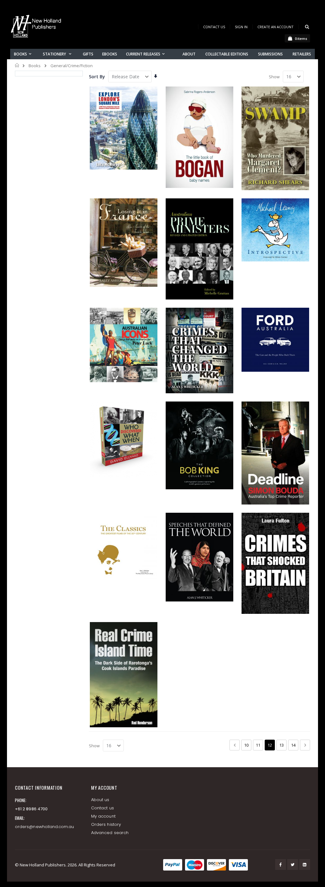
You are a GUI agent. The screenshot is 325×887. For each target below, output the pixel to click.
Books (35, 66)
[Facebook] (280, 864)
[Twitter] (292, 864)
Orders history (106, 824)
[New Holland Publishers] (37, 27)
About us (100, 800)
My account (103, 816)
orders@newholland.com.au (44, 827)
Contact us (102, 808)
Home (17, 65)
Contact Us (214, 26)
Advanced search (110, 833)
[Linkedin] (304, 864)
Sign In (241, 26)
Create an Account (275, 26)
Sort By (97, 77)
